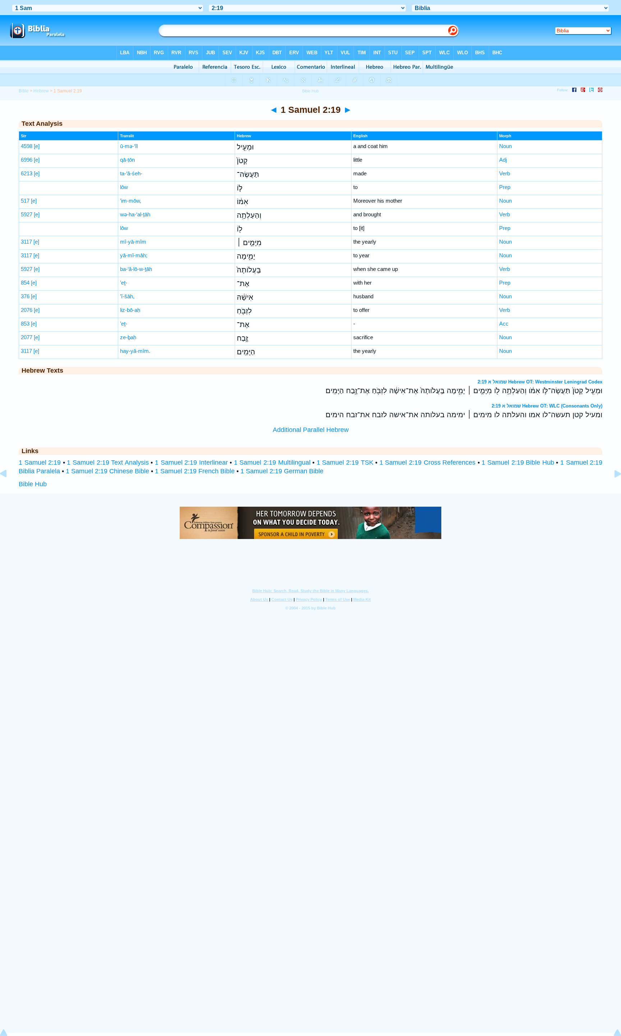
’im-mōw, (130, 201)
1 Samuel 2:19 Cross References (427, 462)
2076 (26, 310)
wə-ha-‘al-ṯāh (135, 214)
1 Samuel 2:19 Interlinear (191, 462)
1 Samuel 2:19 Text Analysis (107, 462)
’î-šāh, (127, 296)
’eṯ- (123, 283)
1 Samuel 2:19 (40, 462)
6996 (26, 160)
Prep (504, 187)
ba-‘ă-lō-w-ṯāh (136, 269)
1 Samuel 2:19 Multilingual (272, 462)
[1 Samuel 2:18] (9, 489)
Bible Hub (33, 484)
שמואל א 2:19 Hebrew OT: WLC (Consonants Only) (547, 406)
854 (25, 283)
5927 (26, 214)
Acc (504, 324)
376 (25, 296)
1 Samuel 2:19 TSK (345, 462)
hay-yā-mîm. (135, 351)
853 (25, 324)
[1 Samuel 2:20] (612, 489)
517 (25, 201)
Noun (505, 146)
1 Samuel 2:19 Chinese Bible (107, 471)
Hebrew (41, 90)
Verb (504, 173)
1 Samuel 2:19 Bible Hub (518, 462)
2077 (26, 337)
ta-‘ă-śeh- (131, 173)
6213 (26, 173)
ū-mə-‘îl (129, 146)
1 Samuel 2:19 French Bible (195, 471)
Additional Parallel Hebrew (311, 429)
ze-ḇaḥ (128, 337)
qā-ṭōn (127, 160)
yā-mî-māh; (133, 255)
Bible (24, 90)
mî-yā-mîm (133, 242)
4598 (26, 146)
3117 (26, 242)
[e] (37, 146)
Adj (503, 160)
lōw (124, 187)
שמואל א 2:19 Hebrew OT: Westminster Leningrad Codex (540, 382)
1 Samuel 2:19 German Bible (281, 471)
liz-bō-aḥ (130, 310)
